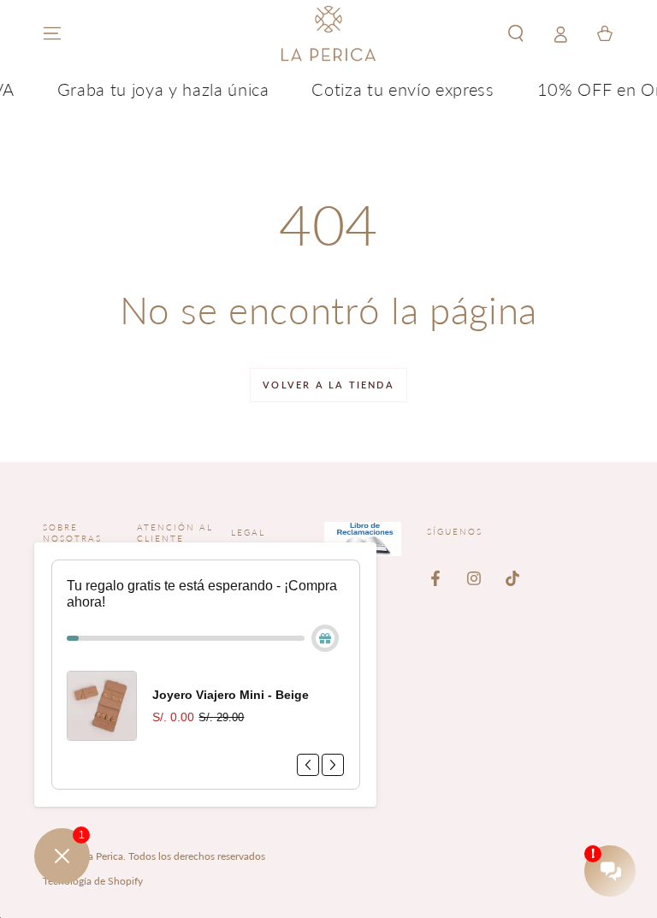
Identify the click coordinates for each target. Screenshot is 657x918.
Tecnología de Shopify (93, 880)
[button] (516, 33)
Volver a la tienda (328, 384)
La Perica (103, 856)
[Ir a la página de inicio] (328, 33)
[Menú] (52, 33)
